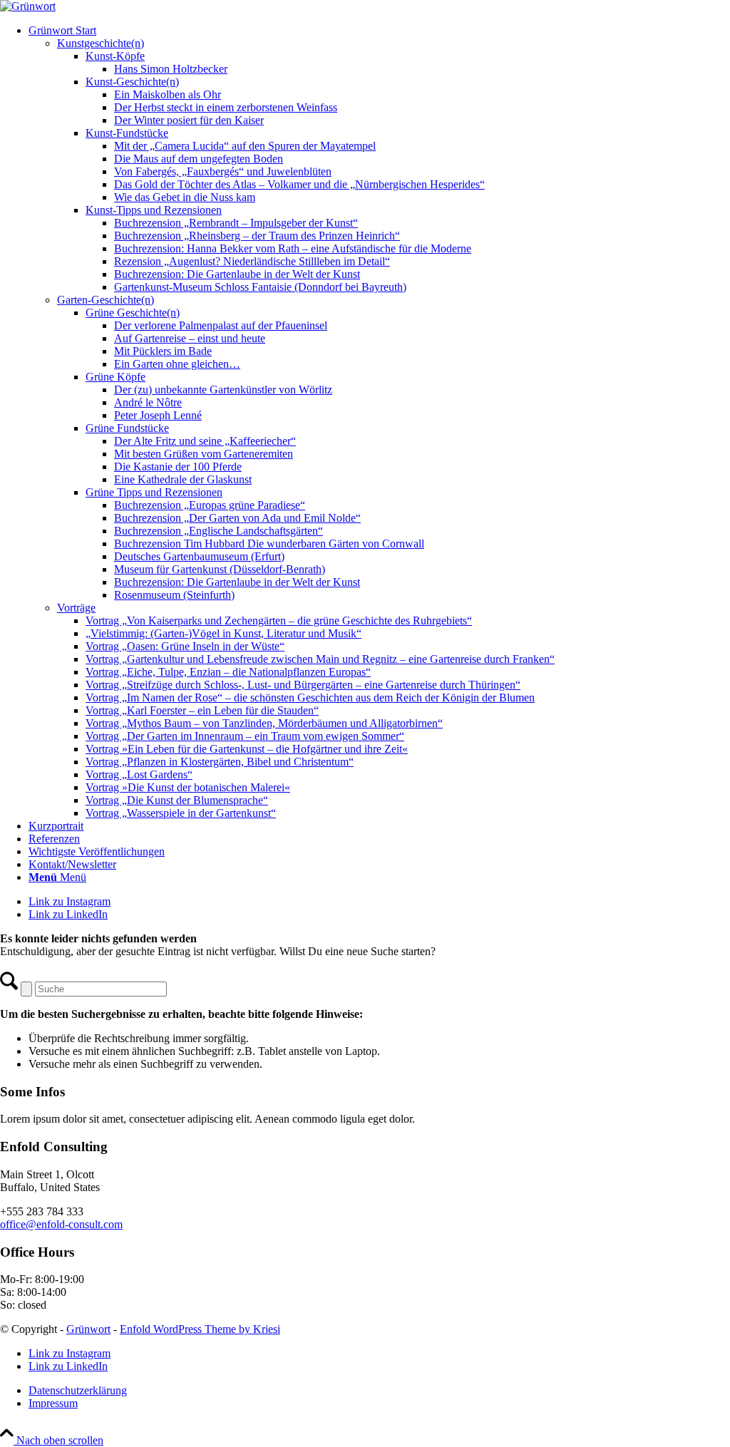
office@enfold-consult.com (61, 1224)
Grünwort (88, 1329)
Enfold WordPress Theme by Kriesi (200, 1329)
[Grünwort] (28, 6)
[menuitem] (379, 422)
